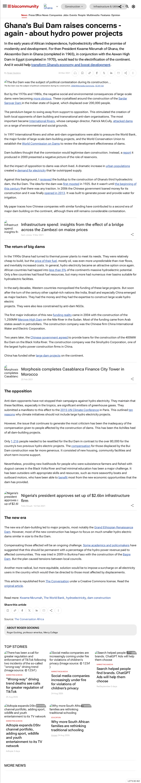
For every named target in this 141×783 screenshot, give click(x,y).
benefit (63, 477)
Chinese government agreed (49, 337)
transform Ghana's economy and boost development (70, 65)
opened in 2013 (54, 193)
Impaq (54, 735)
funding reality (62, 315)
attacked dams (123, 121)
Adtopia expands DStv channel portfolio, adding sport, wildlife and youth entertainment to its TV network (24, 735)
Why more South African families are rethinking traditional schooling (70, 726)
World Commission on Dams (41, 143)
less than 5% (57, 270)
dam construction (99, 597)
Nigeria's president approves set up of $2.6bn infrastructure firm (75, 498)
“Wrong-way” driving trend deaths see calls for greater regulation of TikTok (24, 685)
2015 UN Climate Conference (79, 410)
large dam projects (48, 355)
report (127, 152)
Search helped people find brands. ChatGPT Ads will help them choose (114, 675)
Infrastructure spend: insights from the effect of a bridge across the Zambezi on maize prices (72, 227)
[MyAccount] (134, 6)
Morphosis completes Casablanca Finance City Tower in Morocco (72, 372)
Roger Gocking (14, 73)
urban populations (118, 166)
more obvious (42, 98)
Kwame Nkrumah (31, 597)
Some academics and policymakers (106, 545)
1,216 (15, 441)
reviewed (46, 179)
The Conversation (57, 581)
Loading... (6, 781)
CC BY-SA (99, 86)
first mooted (71, 184)
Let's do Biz (134, 781)
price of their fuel (46, 261)
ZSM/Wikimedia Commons (82, 86)
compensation (80, 446)
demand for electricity (31, 170)
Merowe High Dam (30, 319)
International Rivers (42, 121)
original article (13, 586)
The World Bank (54, 597)
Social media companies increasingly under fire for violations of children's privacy (70, 682)
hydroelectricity (76, 597)
